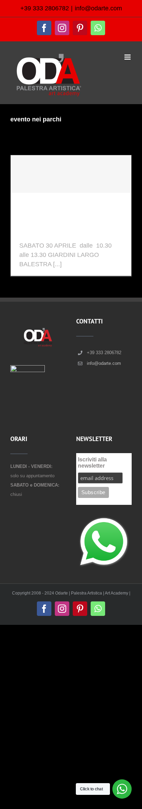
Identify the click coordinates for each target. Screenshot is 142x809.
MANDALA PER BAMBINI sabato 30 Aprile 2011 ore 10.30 (66, 221)
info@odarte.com (98, 8)
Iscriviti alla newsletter (92, 463)
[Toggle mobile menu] (128, 57)
